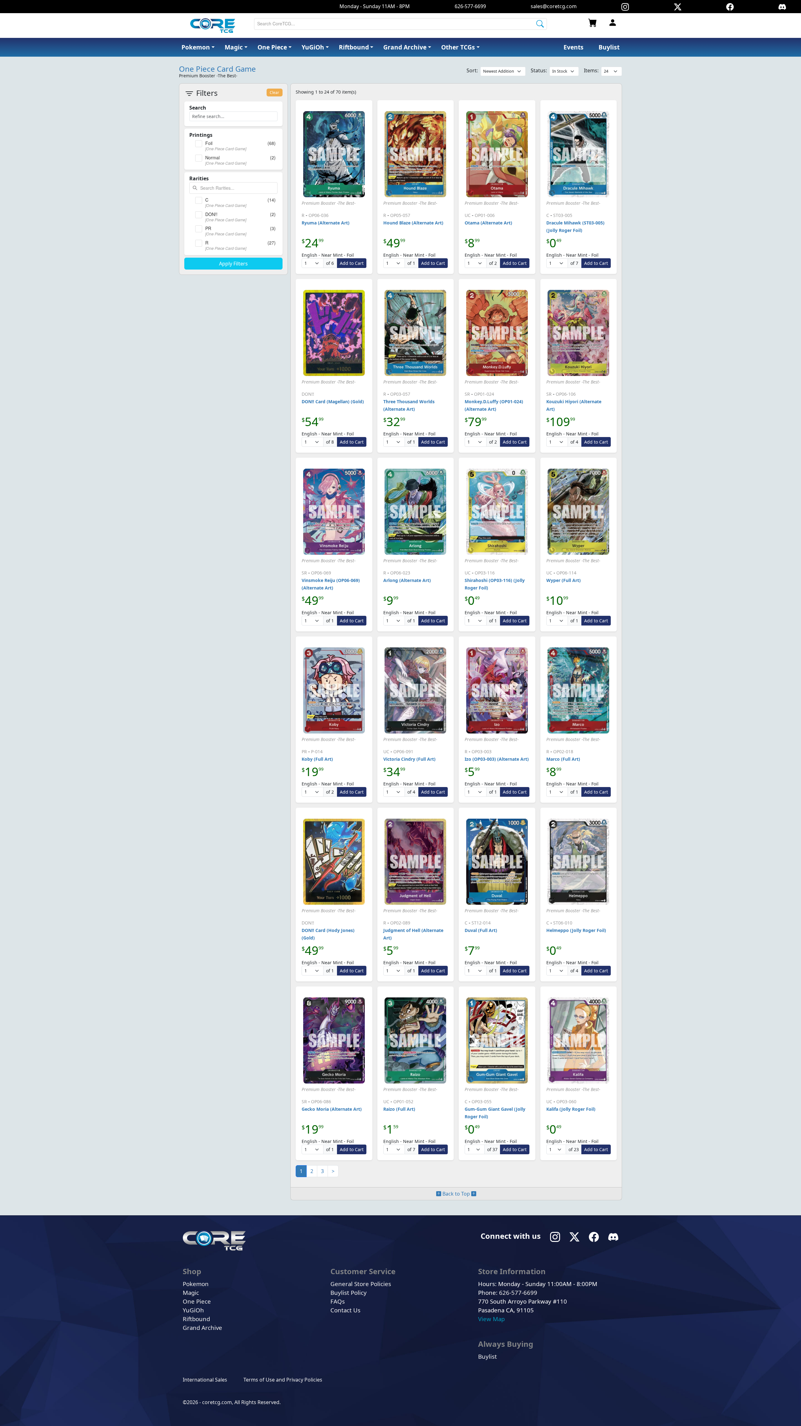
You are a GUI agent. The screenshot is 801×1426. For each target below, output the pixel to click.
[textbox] (233, 188)
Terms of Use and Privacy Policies (282, 1379)
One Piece (197, 1301)
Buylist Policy (348, 1292)
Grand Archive (202, 1327)
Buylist (487, 1356)
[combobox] (400, 23)
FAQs (337, 1301)
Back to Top (456, 1193)
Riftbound (196, 1319)
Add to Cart (352, 263)
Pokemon (196, 1284)
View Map (491, 1319)
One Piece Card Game (217, 69)
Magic (191, 1292)
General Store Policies (360, 1284)
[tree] (233, 153)
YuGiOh (193, 1310)
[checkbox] (198, 143)
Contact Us (345, 1310)
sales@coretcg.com (554, 6)
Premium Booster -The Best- (328, 203)
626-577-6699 (470, 6)
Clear (274, 92)
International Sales (205, 1379)
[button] (460, 47)
